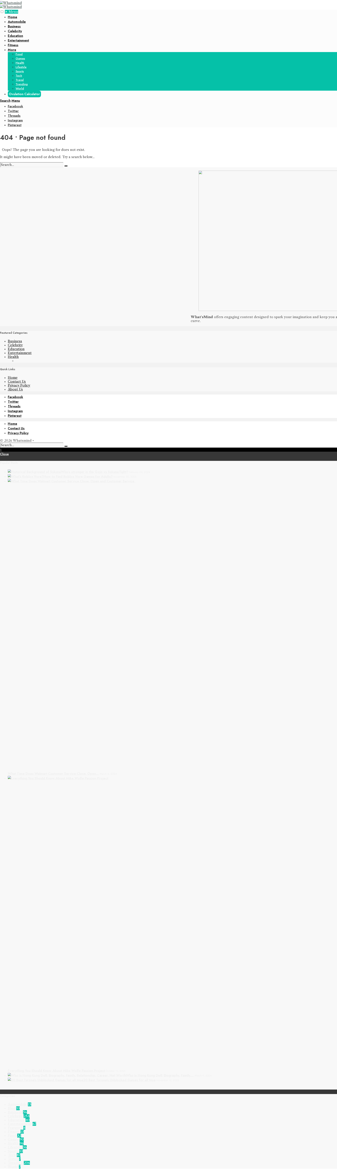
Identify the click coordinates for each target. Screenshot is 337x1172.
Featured (15, 1128)
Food (19, 54)
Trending (22, 84)
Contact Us (17, 381)
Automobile (17, 21)
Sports (20, 71)
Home (12, 17)
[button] (2, 11)
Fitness (13, 45)
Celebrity (15, 31)
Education (15, 35)
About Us (15, 389)
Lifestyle (21, 67)
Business (14, 26)
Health (20, 63)
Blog (11, 1108)
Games (20, 58)
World (20, 88)
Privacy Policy (19, 385)
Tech (19, 75)
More (12, 49)
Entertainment (18, 40)
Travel (20, 80)
